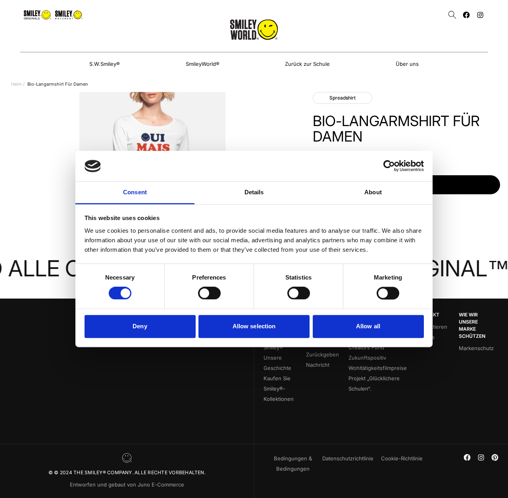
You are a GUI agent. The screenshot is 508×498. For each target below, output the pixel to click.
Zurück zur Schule (307, 64)
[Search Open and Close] (452, 15)
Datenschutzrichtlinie (347, 458)
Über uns (407, 64)
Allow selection (254, 326)
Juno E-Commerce (161, 484)
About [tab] (373, 192)
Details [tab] (254, 192)
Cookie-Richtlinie (402, 458)
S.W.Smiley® (104, 64)
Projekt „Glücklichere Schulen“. (374, 383)
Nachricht (317, 365)
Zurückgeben (322, 354)
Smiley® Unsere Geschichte (277, 357)
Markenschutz (476, 348)
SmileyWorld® (202, 64)
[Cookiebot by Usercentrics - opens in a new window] (389, 166)
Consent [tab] (135, 192)
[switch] (209, 293)
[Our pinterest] (494, 457)
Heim (16, 84)
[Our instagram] (480, 15)
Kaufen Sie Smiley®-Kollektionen (279, 388)
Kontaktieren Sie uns (431, 332)
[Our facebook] (466, 14)
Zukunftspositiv (367, 357)
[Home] (254, 29)
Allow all (368, 326)
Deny (140, 326)
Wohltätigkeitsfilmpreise (377, 368)
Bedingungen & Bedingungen (293, 463)
